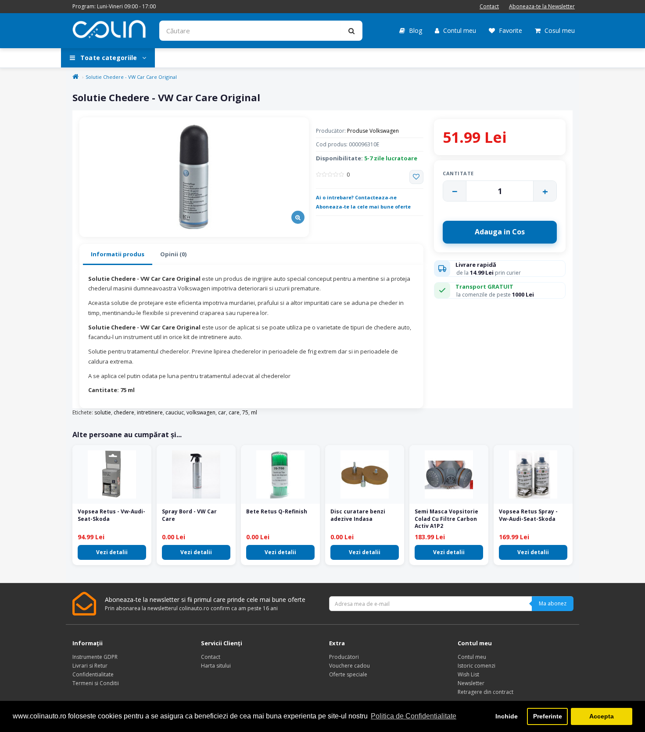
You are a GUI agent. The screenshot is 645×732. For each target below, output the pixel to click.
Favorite (509, 30)
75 (245, 412)
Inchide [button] (506, 716)
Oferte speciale (348, 674)
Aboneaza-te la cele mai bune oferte (363, 206)
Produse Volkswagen (373, 130)
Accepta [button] (601, 716)
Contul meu (458, 30)
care (234, 412)
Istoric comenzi (476, 665)
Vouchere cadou (349, 665)
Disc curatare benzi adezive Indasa (357, 515)
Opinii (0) (173, 254)
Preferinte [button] (547, 716)
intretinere (150, 412)
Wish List (468, 674)
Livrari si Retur (90, 665)
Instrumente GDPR (95, 657)
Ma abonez (552, 603)
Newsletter (471, 683)
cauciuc (174, 412)
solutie (102, 412)
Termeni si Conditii (95, 683)
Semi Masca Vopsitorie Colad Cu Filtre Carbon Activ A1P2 (446, 519)
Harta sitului (216, 665)
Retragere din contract (485, 692)
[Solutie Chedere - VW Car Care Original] (194, 177)
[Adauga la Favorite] (416, 177)
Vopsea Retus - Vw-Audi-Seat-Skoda (111, 515)
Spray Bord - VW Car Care (189, 515)
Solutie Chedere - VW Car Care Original (131, 77)
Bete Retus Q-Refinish (276, 511)
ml (254, 412)
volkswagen (200, 412)
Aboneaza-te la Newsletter (542, 6)
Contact (489, 6)
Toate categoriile (109, 57)
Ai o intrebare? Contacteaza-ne (356, 197)
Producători (344, 657)
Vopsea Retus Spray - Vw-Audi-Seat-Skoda (528, 515)
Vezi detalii (112, 552)
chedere (124, 412)
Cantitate (458, 173)
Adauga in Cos (500, 232)
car (222, 412)
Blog (414, 30)
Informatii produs (117, 254)
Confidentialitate (93, 674)
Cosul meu (559, 30)
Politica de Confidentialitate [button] (413, 716)
